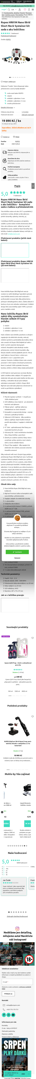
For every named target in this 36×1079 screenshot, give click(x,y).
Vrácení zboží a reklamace (10, 1037)
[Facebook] (4, 1015)
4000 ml (24, 691)
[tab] (9, 912)
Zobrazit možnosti (28, 115)
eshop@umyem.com (17, 6)
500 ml (10, 691)
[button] (17, 823)
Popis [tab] (17, 185)
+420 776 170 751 (12, 1009)
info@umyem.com (14, 234)
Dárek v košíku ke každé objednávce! (14, 1068)
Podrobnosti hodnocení (8, 36)
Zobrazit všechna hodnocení (17, 916)
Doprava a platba (7, 1034)
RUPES (17, 141)
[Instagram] (8, 1015)
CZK (12, 9)
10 (26, 845)
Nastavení (17, 558)
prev (1, 648)
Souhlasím (18, 552)
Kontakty (5, 1025)
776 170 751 (6, 6)
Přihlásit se (8, 994)
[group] (17, 812)
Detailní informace (7, 107)
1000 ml (17, 691)
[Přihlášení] (20, 10)
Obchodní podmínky (8, 1031)
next (32, 648)
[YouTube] (13, 1015)
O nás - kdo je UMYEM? (9, 1028)
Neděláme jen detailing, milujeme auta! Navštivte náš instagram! (18, 936)
